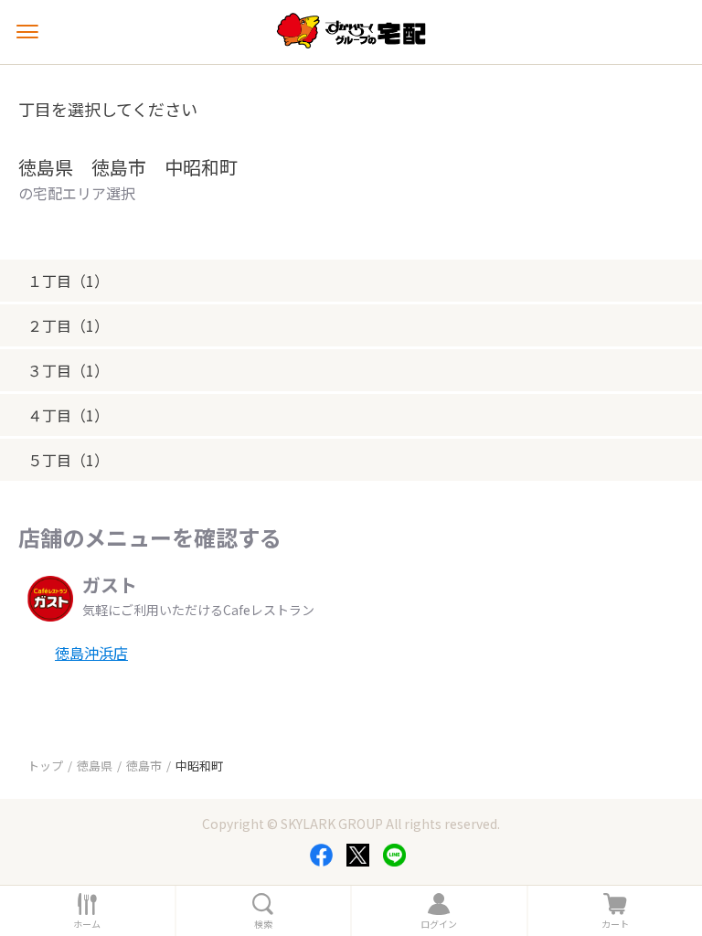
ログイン (438, 924)
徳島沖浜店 (91, 653)
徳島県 (94, 765)
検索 (263, 924)
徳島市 (144, 765)
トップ (45, 765)
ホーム (87, 924)
